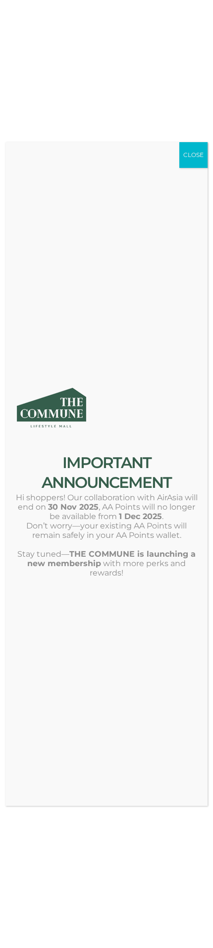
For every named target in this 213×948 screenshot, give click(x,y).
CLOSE (193, 154)
